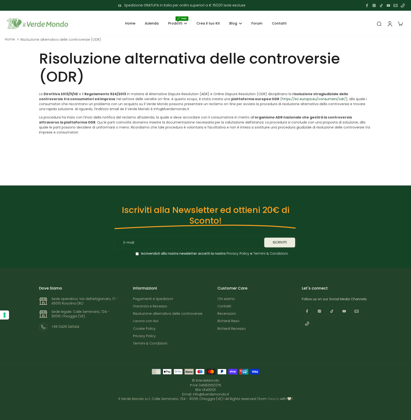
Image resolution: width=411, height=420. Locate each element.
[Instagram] (374, 5)
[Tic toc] (381, 5)
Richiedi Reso (228, 321)
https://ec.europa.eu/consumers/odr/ (314, 99)
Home (10, 39)
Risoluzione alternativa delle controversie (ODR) (60, 39)
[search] (379, 23)
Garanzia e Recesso (150, 306)
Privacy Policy (237, 253)
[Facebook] (367, 5)
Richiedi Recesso (231, 328)
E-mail (128, 242)
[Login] (389, 23)
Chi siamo (226, 299)
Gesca (273, 398)
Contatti (224, 306)
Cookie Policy (144, 328)
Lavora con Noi (145, 321)
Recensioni (226, 313)
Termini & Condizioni (270, 253)
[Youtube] (388, 5)
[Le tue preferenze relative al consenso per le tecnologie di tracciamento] (4, 315)
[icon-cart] (400, 23)
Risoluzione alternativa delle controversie (167, 313)
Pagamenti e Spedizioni (153, 299)
